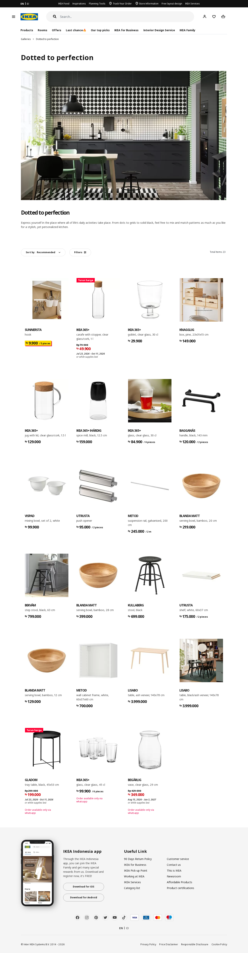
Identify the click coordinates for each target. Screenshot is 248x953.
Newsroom (174, 876)
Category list (132, 888)
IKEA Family (187, 30)
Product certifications (180, 888)
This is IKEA (174, 870)
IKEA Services (192, 3)
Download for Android (83, 897)
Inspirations (79, 3)
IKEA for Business (126, 30)
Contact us (174, 865)
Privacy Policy (148, 944)
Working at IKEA (134, 876)
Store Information (148, 3)
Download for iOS (83, 886)
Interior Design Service (159, 30)
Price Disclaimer (168, 944)
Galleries (26, 39)
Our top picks (100, 30)
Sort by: (40, 252)
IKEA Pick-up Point (135, 870)
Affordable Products (179, 882)
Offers (56, 30)
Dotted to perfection (47, 39)
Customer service (178, 859)
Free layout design (172, 3)
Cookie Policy (219, 944)
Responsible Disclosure (194, 944)
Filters (78, 252)
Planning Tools (97, 3)
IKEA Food (63, 3)
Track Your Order (122, 3)
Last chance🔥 (76, 30)
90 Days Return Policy (138, 859)
